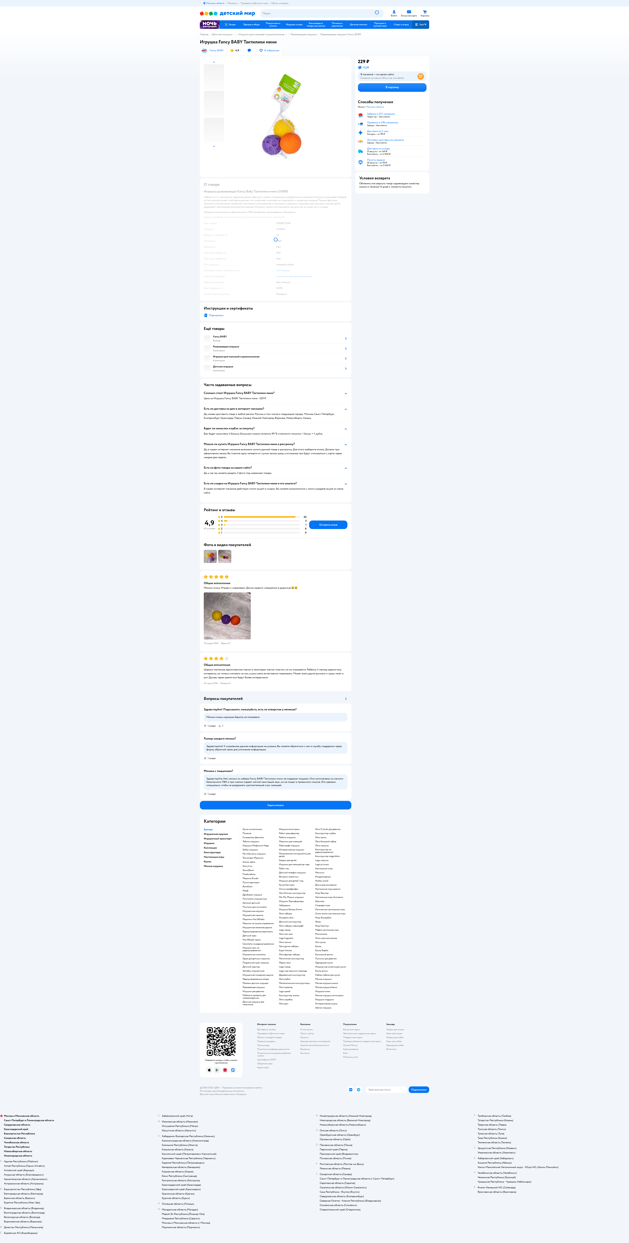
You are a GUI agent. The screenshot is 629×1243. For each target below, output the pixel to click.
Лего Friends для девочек (328, 829)
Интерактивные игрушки (291, 849)
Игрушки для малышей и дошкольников (261, 34)
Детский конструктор (290, 921)
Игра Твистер (322, 893)
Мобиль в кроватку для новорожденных (254, 996)
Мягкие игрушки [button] (213, 866)
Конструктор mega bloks (327, 856)
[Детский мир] (227, 13)
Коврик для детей (287, 860)
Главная (204, 34)
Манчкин (319, 872)
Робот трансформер (289, 833)
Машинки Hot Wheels (254, 919)
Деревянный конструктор (292, 975)
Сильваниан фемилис (253, 837)
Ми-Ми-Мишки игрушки (291, 897)
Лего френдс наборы (289, 954)
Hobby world (321, 881)
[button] (420, 24)
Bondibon (248, 886)
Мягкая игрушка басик (326, 987)
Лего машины (322, 845)
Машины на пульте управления (258, 923)
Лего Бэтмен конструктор (292, 893)
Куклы (318, 946)
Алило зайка (249, 862)
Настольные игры (324, 868)
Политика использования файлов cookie (274, 1054)
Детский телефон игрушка (292, 872)
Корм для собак (394, 1041)
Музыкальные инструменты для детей (295, 855)
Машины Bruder (251, 878)
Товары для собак (395, 1037)
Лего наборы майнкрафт (291, 926)
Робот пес (284, 868)
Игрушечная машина (253, 915)
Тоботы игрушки (251, 841)
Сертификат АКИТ (266, 1059)
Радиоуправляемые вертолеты (258, 931)
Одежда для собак (395, 1045)
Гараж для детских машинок (256, 958)
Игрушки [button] (209, 843)
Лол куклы (320, 942)
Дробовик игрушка (252, 894)
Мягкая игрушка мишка (326, 983)
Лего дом (283, 1003)
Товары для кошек (395, 1029)
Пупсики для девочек (326, 958)
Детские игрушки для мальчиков (253, 1003)
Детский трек (249, 935)
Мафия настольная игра (326, 930)
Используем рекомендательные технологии (222, 1091)
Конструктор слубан (325, 833)
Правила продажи (266, 1041)
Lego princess (322, 864)
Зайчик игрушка (323, 1007)
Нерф (245, 890)
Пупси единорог (251, 882)
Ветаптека (391, 1049)
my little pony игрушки (254, 854)
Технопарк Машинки (253, 858)
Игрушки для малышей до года (294, 864)
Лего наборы (285, 913)
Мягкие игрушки (323, 979)
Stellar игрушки (250, 849)
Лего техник (285, 942)
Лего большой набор (325, 841)
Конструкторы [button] (212, 852)
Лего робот (285, 979)
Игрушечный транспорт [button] (218, 838)
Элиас (318, 921)
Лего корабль (286, 999)
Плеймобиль (249, 874)
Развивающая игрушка (254, 987)
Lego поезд (284, 967)
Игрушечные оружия (253, 911)
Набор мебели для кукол (327, 975)
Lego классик (322, 860)
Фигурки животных (289, 876)
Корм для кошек (394, 1033)
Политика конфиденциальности (273, 1049)
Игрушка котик (322, 991)
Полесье (247, 833)
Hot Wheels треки (252, 940)
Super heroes (285, 950)
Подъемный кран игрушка (256, 962)
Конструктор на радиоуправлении (324, 851)
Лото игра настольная (326, 938)
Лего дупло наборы (289, 946)
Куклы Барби (321, 950)
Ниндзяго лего (286, 917)
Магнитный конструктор (291, 958)
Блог (345, 1053)
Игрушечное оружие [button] (216, 834)
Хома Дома (248, 870)
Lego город (284, 930)
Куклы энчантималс (252, 829)
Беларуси (242, 1094)
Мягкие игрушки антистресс (329, 995)
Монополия (321, 934)
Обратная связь (265, 1063)
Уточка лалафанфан (288, 889)
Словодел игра (322, 905)
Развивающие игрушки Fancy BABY (340, 34)
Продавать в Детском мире (271, 1033)
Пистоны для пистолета (255, 907)
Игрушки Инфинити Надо (256, 845)
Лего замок (320, 837)
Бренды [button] (208, 829)
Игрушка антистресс (289, 829)
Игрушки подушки (324, 999)
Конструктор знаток (289, 995)
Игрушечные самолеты (254, 954)
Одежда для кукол (324, 962)
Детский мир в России (211, 1094)
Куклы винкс (321, 971)
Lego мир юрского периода (293, 971)
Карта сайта (263, 1067)
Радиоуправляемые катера (256, 979)
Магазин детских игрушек (255, 983)
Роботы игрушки (287, 837)
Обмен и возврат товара (269, 1037)
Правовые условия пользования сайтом (242, 1087)
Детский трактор (251, 967)
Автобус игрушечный (253, 971)
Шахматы (319, 901)
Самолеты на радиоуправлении (258, 944)
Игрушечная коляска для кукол (330, 967)
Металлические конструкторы (294, 983)
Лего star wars (286, 934)
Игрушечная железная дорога (257, 927)
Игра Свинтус (322, 926)
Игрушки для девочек (253, 991)
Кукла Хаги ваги (287, 885)
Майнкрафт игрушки (289, 845)
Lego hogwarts (286, 938)
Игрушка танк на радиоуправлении (252, 949)
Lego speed (284, 991)
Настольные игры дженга (327, 889)
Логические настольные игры (330, 909)
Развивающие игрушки (304, 34)
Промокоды (263, 1045)
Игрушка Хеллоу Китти (290, 909)
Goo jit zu (247, 866)
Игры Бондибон (323, 917)
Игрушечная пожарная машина (258, 975)
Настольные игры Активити (329, 897)
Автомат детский (251, 903)
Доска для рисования (325, 885)
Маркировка (216, 315)
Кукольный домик (324, 954)
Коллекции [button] (210, 847)
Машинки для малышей (290, 841)
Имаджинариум (323, 876)
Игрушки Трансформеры (291, 901)
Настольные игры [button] (214, 857)
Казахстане (229, 1094)
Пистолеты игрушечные (255, 899)
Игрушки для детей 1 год (291, 881)
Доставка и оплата (266, 1029)
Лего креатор (286, 987)
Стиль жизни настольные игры (330, 913)
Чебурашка (284, 905)
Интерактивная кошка (326, 1003)
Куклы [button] (207, 861)
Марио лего (285, 962)
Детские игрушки (222, 34)
